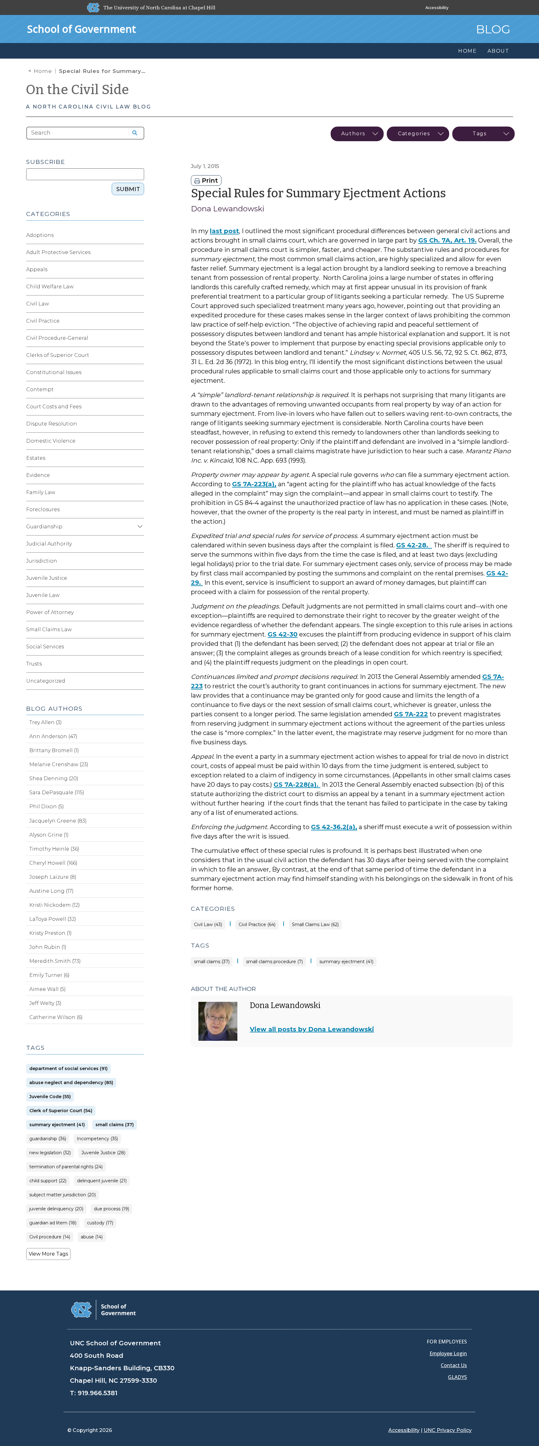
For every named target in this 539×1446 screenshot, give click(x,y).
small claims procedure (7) (274, 961)
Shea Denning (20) (53, 778)
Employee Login (448, 1353)
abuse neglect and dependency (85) (71, 1082)
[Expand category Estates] (139, 458)
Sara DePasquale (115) (56, 792)
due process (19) (111, 1209)
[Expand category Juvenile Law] (139, 595)
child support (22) (47, 1181)
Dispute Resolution (51, 424)
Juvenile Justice (46, 578)
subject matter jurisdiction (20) (62, 1195)
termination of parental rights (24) (66, 1167)
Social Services (45, 647)
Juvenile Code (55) (50, 1096)
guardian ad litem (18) (52, 1223)
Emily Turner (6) (49, 975)
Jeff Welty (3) (45, 1003)
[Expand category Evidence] (139, 475)
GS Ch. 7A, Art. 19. (447, 240)
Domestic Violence (50, 441)
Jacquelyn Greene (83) (58, 821)
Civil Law (37, 304)
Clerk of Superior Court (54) (60, 1110)
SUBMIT (128, 189)
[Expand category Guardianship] (139, 526)
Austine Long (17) (51, 891)
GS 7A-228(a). (297, 784)
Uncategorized (45, 681)
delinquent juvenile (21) (102, 1181)
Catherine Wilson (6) (56, 1017)
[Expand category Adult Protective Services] (139, 252)
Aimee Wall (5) (47, 989)
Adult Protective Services (58, 252)
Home (43, 71)
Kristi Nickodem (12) (54, 905)
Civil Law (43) (208, 924)
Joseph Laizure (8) (52, 877)
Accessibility (437, 7)
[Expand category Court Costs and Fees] (139, 406)
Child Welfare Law (50, 287)
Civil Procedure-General (57, 338)
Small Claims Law (49, 629)
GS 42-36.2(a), (334, 827)
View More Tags (48, 1254)
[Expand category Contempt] (139, 389)
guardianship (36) (47, 1139)
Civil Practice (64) (257, 924)
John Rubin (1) (47, 947)
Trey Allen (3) (45, 722)
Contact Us (454, 1365)
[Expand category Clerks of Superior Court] (139, 355)
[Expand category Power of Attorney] (139, 612)
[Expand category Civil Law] (139, 303)
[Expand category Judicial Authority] (139, 544)
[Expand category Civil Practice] (139, 321)
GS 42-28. (414, 545)
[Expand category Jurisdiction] (139, 561)
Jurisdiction (41, 561)
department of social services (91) (68, 1068)
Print (209, 180)
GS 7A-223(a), (254, 484)
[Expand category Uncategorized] (139, 681)
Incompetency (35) (97, 1139)
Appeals (36, 269)
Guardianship (44, 527)
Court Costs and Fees (53, 407)
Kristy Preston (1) (50, 933)
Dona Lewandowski (228, 208)
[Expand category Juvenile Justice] (139, 578)
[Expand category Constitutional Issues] (139, 372)
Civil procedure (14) (49, 1237)
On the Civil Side (77, 90)
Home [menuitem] (467, 51)
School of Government (81, 29)
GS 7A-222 (411, 714)
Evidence (38, 475)
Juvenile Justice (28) (103, 1153)
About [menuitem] (498, 51)
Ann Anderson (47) (53, 736)
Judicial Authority (49, 544)
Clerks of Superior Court (57, 355)
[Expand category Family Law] (139, 492)
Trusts (34, 664)
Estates (35, 458)
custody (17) (100, 1223)
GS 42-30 (283, 634)
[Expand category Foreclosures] (139, 509)
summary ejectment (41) (346, 961)
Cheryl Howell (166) (53, 863)
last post (224, 231)
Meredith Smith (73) (55, 961)
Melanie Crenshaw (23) (58, 764)
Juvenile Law (43, 595)
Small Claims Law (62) (315, 924)
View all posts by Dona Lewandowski (312, 1029)
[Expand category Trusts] (139, 664)
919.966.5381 (97, 1393)
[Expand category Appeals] (139, 269)
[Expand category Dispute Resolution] (139, 424)
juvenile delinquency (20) (56, 1209)
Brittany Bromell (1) (54, 750)
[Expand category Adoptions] (139, 235)
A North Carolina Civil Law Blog (88, 107)
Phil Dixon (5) (46, 806)
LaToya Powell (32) (52, 919)
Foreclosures (43, 509)
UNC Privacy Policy (448, 1430)
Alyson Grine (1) (49, 835)
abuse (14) (92, 1237)
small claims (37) (212, 961)
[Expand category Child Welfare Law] (139, 286)
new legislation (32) (50, 1153)
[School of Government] (103, 1309)
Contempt (40, 389)
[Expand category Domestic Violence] (139, 441)
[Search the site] (132, 133)
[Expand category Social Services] (139, 646)
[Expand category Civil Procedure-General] (139, 338)
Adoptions (40, 235)
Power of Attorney (50, 612)
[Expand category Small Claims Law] (139, 629)
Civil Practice (43, 321)
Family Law (40, 492)
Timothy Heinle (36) (54, 849)
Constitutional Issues (53, 372)
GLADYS (457, 1377)
